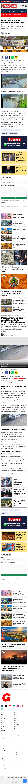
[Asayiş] (14, 257)
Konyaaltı (3, 760)
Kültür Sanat (4, 730)
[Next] (25, 15)
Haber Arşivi (17, 758)
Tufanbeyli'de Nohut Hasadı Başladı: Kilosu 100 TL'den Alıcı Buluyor (19, 309)
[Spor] (14, 281)
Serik (2, 770)
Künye (15, 752)
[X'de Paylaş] (9, 57)
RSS (4, 777)
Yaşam (2, 724)
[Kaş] (14, 657)
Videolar (12, 315)
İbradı (2, 752)
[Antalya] (14, 634)
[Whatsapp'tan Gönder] (12, 57)
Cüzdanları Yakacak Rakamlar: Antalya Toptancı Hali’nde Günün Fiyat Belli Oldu (19, 223)
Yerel (2, 726)
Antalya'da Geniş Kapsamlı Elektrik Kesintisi (19, 230)
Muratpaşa (3, 768)
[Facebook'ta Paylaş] (6, 57)
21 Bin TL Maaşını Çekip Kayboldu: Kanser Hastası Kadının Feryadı (19, 684)
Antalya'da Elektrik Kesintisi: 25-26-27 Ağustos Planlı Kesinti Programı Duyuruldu (18, 216)
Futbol (16, 726)
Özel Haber (4, 720)
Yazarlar (17, 1)
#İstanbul (4, 130)
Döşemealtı (4, 742)
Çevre (15, 728)
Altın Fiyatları (17, 744)
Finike (2, 746)
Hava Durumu (17, 750)
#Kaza (11, 130)
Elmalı (2, 744)
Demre (3, 740)
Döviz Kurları (17, 742)
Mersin (16, 315)
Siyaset (3, 718)
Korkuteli (3, 762)
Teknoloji (16, 724)
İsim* (2, 180)
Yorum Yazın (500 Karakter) (8, 185)
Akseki (2, 734)
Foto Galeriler (18, 736)
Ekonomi (3, 716)
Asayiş (11, 18)
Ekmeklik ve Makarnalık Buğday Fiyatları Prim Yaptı (19, 246)
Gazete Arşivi (17, 760)
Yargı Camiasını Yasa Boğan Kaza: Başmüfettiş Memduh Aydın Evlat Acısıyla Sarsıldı (19, 238)
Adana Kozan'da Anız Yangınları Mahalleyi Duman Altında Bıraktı (18, 677)
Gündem (3, 712)
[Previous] (1, 15)
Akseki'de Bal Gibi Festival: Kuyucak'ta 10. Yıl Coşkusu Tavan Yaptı (14, 14)
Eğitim (16, 714)
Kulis (2, 714)
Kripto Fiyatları (18, 746)
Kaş (2, 754)
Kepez (2, 758)
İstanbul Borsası (18, 740)
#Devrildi (18, 130)
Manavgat (3, 766)
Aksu (2, 736)
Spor (2, 722)
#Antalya (4, 510)
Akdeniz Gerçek (5, 18)
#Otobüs (4, 133)
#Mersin (4, 513)
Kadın (2, 728)
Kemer (3, 756)
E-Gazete (13, 1)
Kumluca (3, 764)
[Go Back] (25, 781)
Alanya (3, 738)
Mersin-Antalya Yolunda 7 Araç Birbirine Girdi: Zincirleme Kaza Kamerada (19, 302)
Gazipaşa (3, 748)
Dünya (16, 720)
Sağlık (15, 712)
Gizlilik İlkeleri (17, 756)
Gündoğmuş (4, 750)
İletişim (16, 754)
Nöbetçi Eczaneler (19, 748)
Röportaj (16, 718)
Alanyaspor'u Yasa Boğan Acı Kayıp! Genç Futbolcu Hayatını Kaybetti (12, 293)
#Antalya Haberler (14, 510)
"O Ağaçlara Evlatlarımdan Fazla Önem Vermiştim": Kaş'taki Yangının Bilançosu (13, 669)
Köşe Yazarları (18, 734)
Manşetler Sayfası (18, 738)
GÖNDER (14, 197)
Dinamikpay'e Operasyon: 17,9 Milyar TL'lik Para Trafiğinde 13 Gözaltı (12, 269)
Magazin (16, 722)
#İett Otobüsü (13, 133)
